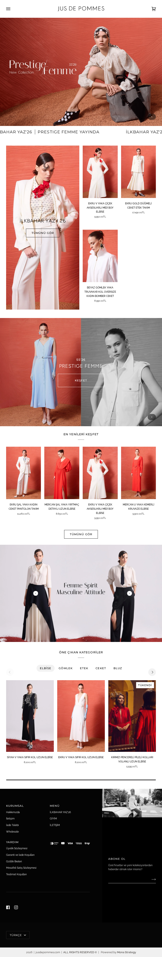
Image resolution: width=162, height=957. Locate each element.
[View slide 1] (81, 72)
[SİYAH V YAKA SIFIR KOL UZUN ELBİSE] (30, 716)
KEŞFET (81, 380)
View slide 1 (151, 116)
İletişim (10, 818)
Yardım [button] (12, 842)
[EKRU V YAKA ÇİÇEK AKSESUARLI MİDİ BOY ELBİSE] (100, 172)
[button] (70, 841)
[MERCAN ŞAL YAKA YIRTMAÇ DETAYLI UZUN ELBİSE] (61, 473)
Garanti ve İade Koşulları (20, 854)
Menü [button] (54, 805)
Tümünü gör (81, 534)
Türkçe (16, 935)
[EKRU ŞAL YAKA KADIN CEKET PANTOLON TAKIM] (23, 473)
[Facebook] (8, 907)
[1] (129, 593)
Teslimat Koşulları (16, 874)
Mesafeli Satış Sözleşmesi (21, 867)
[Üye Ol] (150, 879)
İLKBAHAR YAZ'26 (60, 812)
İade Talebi (12, 825)
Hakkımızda (13, 812)
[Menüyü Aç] (12, 9)
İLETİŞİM (55, 825)
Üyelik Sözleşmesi (16, 848)
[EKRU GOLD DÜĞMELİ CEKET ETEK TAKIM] (138, 172)
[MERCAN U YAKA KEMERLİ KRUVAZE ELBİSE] (138, 473)
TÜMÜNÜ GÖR (42, 233)
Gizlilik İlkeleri (14, 861)
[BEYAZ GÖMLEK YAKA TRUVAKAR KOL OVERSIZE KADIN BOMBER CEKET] (100, 256)
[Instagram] (16, 907)
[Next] (152, 672)
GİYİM (53, 818)
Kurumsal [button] (15, 805)
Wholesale (12, 831)
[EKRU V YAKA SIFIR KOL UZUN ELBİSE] (81, 716)
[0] (35, 593)
